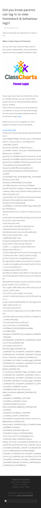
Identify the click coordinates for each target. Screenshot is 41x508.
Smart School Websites (25, 495)
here (19, 116)
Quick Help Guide (9, 130)
